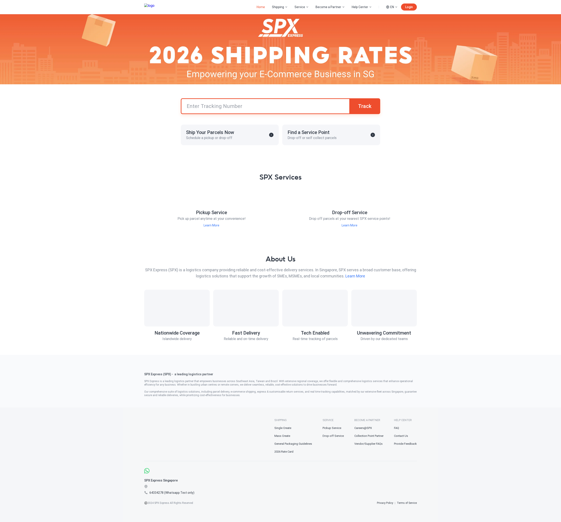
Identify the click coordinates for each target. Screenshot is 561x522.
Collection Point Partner (368, 435)
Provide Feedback (405, 443)
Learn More (211, 225)
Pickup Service (332, 428)
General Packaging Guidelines (293, 443)
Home (261, 7)
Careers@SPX (363, 428)
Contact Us (401, 435)
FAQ (396, 428)
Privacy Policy (385, 502)
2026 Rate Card (283, 451)
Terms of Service (407, 502)
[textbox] (280, 381)
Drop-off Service (333, 435)
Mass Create (282, 435)
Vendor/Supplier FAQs (368, 443)
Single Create (282, 428)
